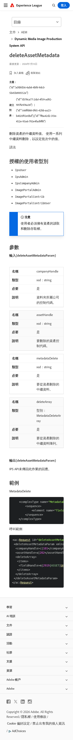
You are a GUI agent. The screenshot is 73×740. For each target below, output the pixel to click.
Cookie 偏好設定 (18, 723)
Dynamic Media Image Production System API (35, 42)
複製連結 (35, 72)
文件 (12, 32)
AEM (24, 32)
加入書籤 (19, 72)
